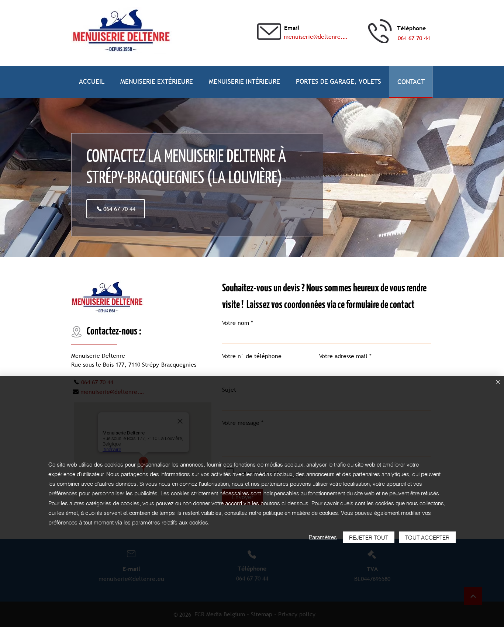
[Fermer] (498, 383)
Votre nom (235, 323)
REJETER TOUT (368, 537)
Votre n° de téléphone (252, 356)
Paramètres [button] (323, 537)
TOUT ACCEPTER (427, 537)
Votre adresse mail (343, 356)
